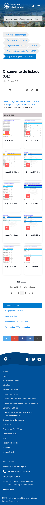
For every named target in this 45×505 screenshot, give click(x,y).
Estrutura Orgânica (11, 380)
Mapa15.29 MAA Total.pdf (15, 203)
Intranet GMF (8, 452)
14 (33, 293)
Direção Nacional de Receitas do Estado (19, 398)
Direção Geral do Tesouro (13, 420)
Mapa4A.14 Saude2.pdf (14, 235)
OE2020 (36, 101)
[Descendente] (14, 90)
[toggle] (10, 90)
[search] (27, 90)
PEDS (5, 438)
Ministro (6, 385)
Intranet (6, 447)
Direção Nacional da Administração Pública (21, 403)
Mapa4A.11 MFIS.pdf (34, 203)
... (29, 293)
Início (5, 101)
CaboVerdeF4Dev (10, 433)
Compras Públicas (10, 408)
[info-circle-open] (32, 90)
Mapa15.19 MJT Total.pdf (15, 266)
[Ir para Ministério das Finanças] (14, 6)
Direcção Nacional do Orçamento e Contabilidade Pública (17, 414)
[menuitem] (22, 305)
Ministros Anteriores (11, 389)
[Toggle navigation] (28, 6)
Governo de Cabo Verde (12, 429)
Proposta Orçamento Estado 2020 (20, 104)
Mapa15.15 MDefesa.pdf (14, 172)
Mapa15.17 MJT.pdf (33, 140)
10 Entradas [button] (21, 282)
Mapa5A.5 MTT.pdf (33, 172)
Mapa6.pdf (9, 140)
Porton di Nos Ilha (10, 442)
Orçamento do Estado (20, 101)
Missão (6, 376)
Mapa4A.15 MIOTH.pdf (35, 235)
